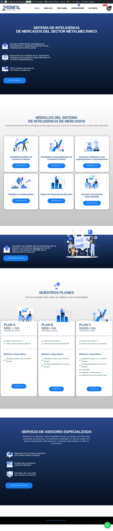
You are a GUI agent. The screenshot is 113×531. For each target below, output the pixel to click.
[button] (107, 525)
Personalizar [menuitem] (39, 2)
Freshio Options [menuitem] (53, 2)
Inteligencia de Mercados (55, 520)
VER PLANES (62, 8)
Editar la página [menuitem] (89, 2)
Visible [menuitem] (28, 2)
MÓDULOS (48, 8)
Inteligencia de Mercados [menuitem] (16, 2)
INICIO (37, 8)
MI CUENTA (93, 8)
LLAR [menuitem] (29, 5)
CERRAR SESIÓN (77, 8)
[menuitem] (2, 2)
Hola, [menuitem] (72, 5)
